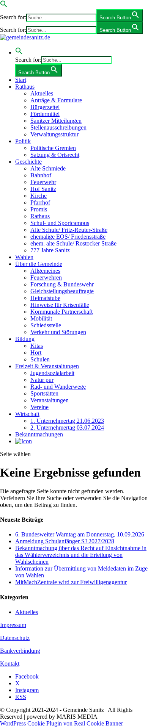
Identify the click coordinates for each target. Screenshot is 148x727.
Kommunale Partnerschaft (61, 311)
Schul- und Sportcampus (59, 223)
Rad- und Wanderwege (58, 386)
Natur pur (42, 380)
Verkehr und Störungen (58, 332)
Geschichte (28, 161)
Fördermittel (45, 114)
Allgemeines (45, 270)
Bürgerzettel (45, 107)
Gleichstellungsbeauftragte (62, 291)
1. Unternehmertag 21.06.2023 (67, 420)
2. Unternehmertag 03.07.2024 (67, 427)
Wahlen (24, 257)
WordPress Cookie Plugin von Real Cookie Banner (61, 723)
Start (20, 80)
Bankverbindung (20, 650)
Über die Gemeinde (38, 264)
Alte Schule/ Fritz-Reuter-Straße (68, 230)
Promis (38, 209)
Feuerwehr (43, 182)
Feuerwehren (46, 277)
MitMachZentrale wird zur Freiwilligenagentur (71, 582)
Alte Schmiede (48, 168)
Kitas (36, 345)
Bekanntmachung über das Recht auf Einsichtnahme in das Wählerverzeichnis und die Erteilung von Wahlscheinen (80, 555)
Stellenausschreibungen (58, 127)
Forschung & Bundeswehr (62, 284)
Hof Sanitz (43, 189)
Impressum (13, 625)
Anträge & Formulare (56, 100)
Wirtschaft (27, 414)
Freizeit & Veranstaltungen (47, 366)
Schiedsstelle (45, 325)
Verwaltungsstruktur (54, 134)
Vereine (39, 407)
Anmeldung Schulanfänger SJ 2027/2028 (64, 541)
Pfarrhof (40, 202)
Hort (35, 352)
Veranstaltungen (49, 400)
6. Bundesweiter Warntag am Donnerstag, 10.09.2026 (79, 534)
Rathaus (25, 86)
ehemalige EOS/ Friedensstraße (67, 236)
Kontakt (9, 663)
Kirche (38, 195)
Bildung (25, 339)
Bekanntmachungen (39, 434)
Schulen (40, 359)
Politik (23, 141)
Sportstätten (44, 393)
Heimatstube (45, 298)
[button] (4, 5)
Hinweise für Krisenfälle (59, 305)
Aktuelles (41, 93)
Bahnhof (40, 175)
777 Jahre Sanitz (50, 250)
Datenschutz (15, 638)
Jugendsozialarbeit (52, 373)
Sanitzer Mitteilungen (56, 120)
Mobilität (41, 318)
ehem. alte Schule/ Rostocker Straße (73, 243)
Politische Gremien (53, 148)
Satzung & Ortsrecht (54, 155)
